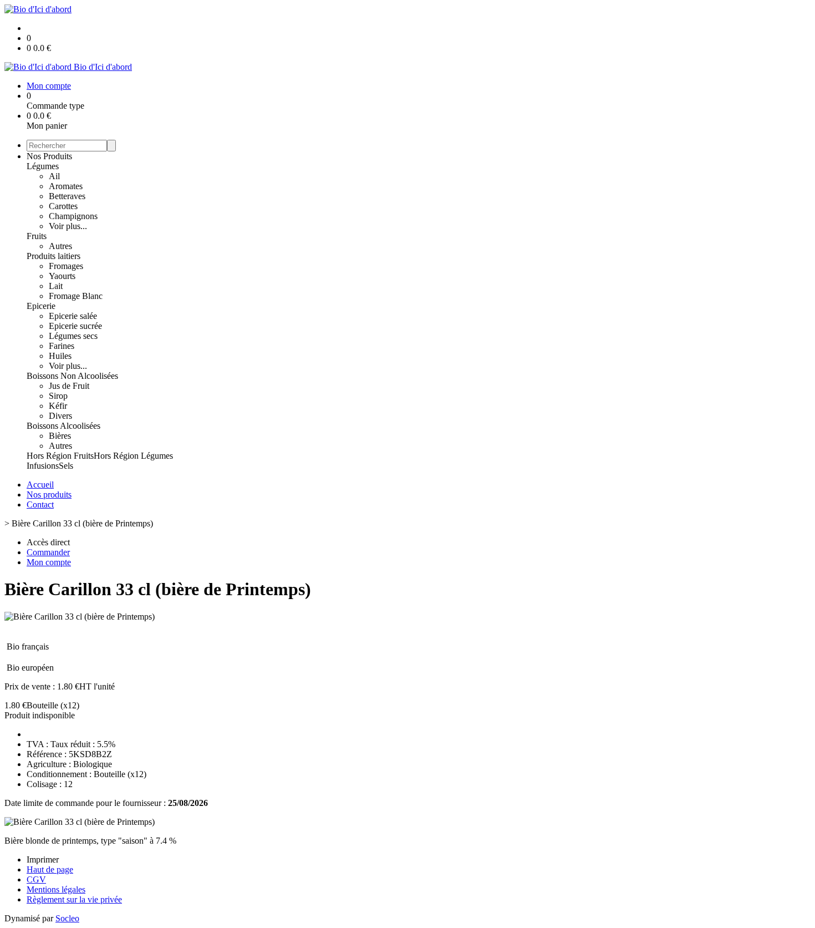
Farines (61, 346)
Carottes (63, 206)
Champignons (73, 216)
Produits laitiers (53, 256)
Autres (60, 246)
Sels (66, 465)
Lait (56, 286)
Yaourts (62, 276)
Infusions (43, 465)
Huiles (60, 356)
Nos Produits (49, 156)
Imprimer (43, 859)
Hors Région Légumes (133, 455)
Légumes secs (73, 336)
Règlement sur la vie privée (74, 899)
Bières (60, 435)
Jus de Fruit (69, 386)
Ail (54, 176)
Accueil (40, 484)
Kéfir (58, 405)
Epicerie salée (73, 316)
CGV (36, 879)
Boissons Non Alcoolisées (72, 376)
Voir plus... (68, 226)
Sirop (58, 395)
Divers (60, 415)
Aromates (66, 186)
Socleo (67, 918)
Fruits (37, 236)
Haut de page (50, 869)
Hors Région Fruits (60, 455)
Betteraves (67, 196)
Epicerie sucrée (75, 326)
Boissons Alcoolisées (63, 425)
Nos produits (49, 494)
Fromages (66, 266)
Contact (40, 504)
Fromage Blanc (76, 296)
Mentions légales (56, 889)
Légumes (43, 166)
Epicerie (41, 306)
